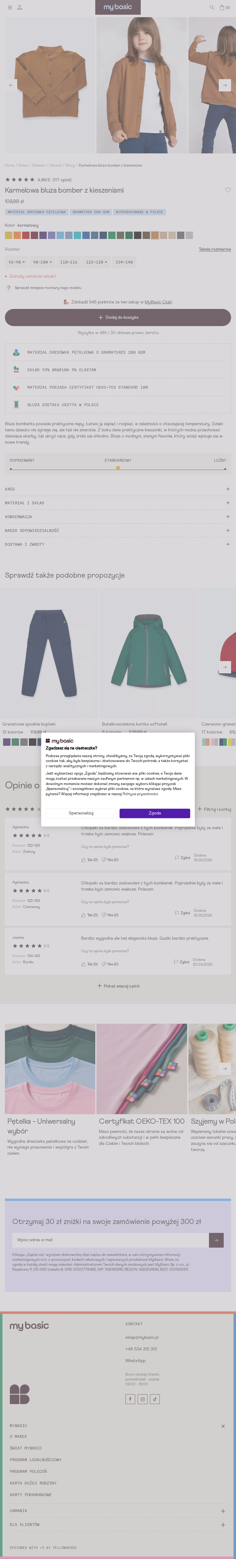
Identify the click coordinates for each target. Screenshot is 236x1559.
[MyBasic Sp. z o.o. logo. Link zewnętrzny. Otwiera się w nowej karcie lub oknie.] (59, 741)
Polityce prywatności (140, 794)
